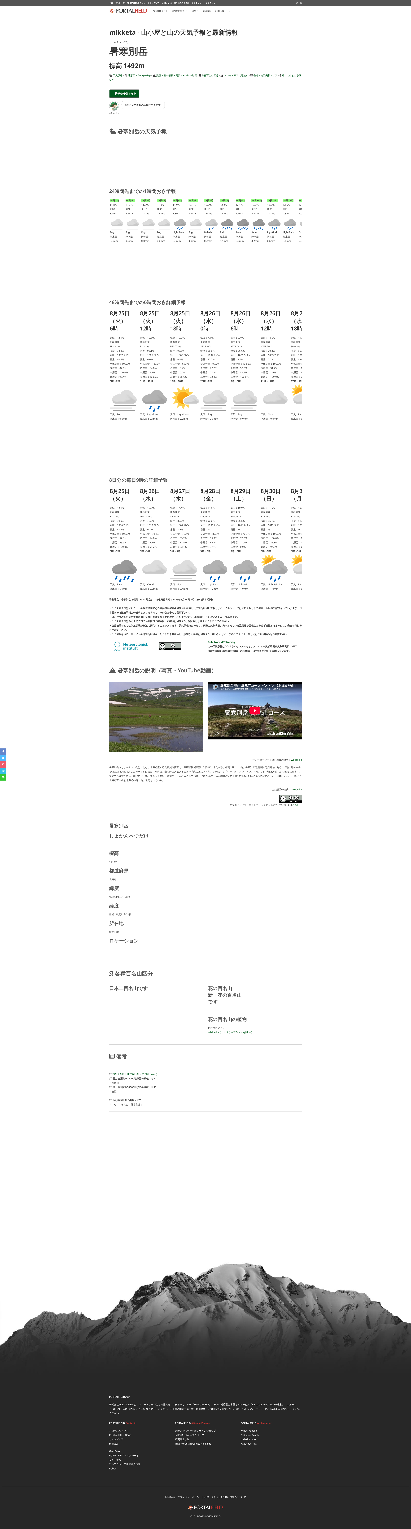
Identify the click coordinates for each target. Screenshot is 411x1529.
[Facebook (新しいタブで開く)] (300, 3)
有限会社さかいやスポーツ (189, 1435)
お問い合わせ (211, 1497)
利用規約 (170, 1497)
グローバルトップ (250, 1408)
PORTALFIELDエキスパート (124, 1455)
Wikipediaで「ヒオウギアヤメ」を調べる (230, 1032)
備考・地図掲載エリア (265, 75)
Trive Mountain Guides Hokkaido (193, 1443)
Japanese (219, 10)
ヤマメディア (116, 1439)
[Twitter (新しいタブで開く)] (297, 3)
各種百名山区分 (209, 75)
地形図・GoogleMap (139, 75)
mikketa (113, 1443)
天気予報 (117, 75)
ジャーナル (115, 1459)
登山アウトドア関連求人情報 (124, 1464)
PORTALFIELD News (120, 1435)
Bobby (112, 1468)
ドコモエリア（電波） (236, 75)
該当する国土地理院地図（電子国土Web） (135, 1074)
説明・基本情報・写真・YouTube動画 (176, 75)
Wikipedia (296, 759)
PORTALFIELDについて (277, 1408)
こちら (295, 804)
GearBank (114, 1451)
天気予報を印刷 (128, 93)
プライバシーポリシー (189, 1497)
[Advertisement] (205, 160)
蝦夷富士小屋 (182, 1439)
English (207, 10)
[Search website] (229, 10)
